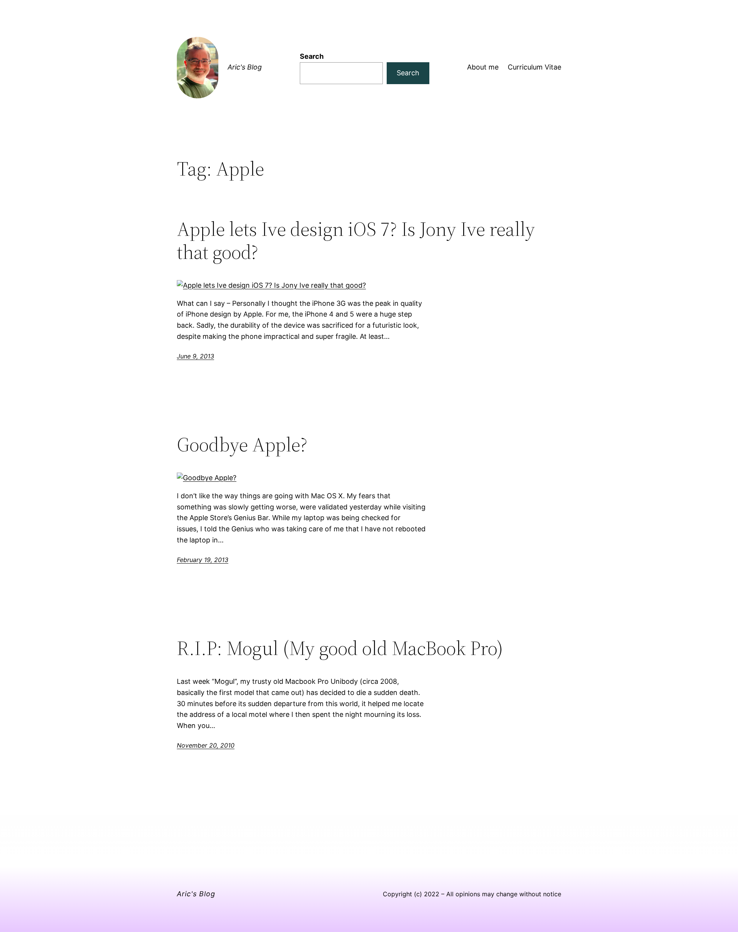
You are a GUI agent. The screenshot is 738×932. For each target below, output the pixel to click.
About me (483, 67)
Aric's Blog (245, 67)
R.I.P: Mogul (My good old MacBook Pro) (340, 648)
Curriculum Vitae (534, 67)
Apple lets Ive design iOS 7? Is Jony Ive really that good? (356, 240)
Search (312, 56)
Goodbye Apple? (242, 444)
